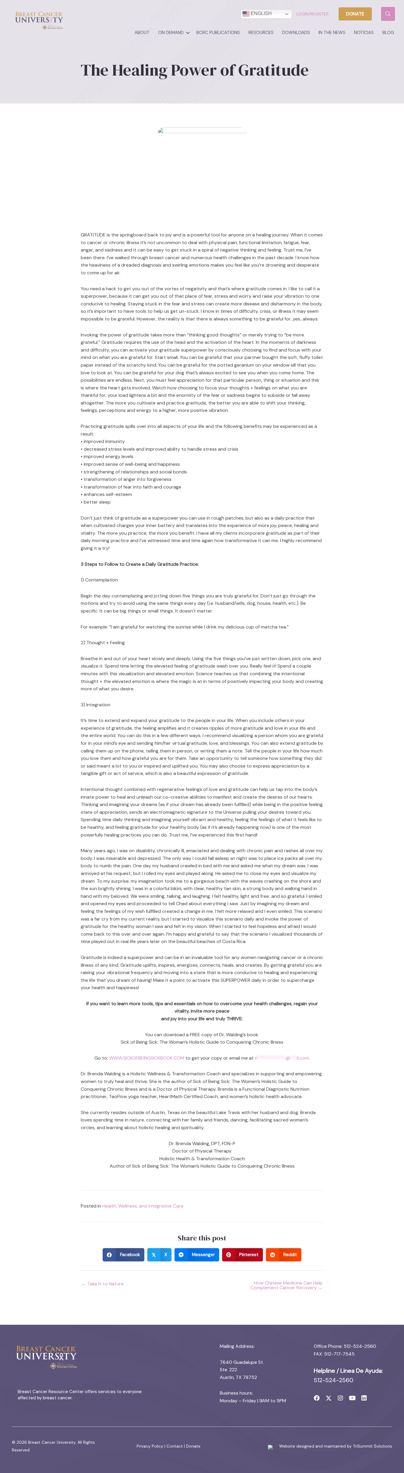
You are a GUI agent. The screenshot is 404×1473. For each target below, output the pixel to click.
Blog (388, 33)
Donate (193, 1446)
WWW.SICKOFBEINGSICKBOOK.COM (146, 1058)
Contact (175, 1446)
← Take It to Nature (102, 1284)
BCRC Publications (218, 33)
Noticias (364, 33)
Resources (261, 33)
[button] (188, 32)
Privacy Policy (150, 1446)
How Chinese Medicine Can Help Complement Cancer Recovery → (287, 1285)
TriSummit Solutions (372, 1446)
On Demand (171, 33)
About (142, 33)
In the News (332, 33)
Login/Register (312, 14)
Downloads (296, 33)
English (261, 13)
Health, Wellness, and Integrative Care (142, 1206)
